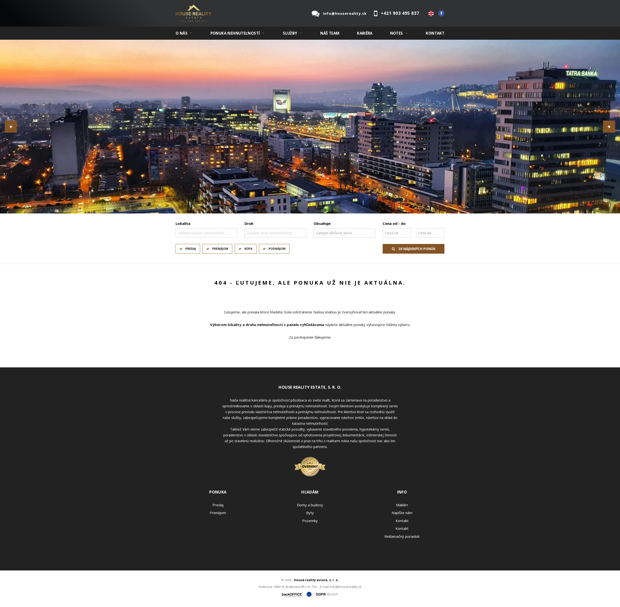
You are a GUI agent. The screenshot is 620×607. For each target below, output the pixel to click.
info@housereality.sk (345, 13)
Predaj (190, 249)
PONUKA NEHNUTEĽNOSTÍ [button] (235, 33)
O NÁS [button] (181, 33)
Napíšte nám (402, 512)
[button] (11, 127)
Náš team (329, 33)
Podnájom (277, 249)
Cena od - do (394, 223)
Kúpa (248, 249)
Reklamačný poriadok (401, 536)
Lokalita (183, 223)
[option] (310, 126)
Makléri (402, 504)
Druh (249, 223)
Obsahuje (322, 223)
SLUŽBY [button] (290, 33)
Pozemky (310, 520)
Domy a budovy (310, 504)
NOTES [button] (396, 33)
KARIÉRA (364, 33)
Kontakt (435, 33)
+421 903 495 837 (400, 13)
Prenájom (220, 249)
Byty (310, 512)
